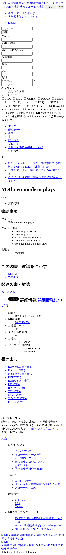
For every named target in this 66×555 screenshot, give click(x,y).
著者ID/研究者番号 (12, 50)
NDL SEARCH (16, 273)
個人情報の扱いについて (30, 461)
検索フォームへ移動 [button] (32, 6)
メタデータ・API (25, 487)
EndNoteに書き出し (19, 370)
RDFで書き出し (17, 377)
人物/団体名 (8, 43)
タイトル (6, 36)
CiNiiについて (23, 451)
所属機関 (6, 57)
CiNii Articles (34, 106)
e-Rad (58, 109)
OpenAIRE (40, 116)
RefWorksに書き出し (20, 366)
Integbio (10, 112)
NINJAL (17, 106)
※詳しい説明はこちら (44, 428)
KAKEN (46, 109)
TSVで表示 (14, 391)
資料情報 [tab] (13, 203)
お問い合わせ (23, 465)
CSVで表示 (15, 394)
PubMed (23, 112)
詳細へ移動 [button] (12, 6)
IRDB (19, 98)
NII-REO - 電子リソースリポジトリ (36, 529)
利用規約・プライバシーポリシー (35, 458)
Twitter (19, 506)
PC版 (4, 438)
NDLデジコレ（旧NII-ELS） (28, 102)
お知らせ (20, 500)
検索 (60, 7)
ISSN (4, 64)
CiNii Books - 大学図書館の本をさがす (37, 484)
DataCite (45, 98)
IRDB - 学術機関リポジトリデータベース (39, 525)
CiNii (4, 197)
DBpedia (31, 109)
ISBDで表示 (15, 401)
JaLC (8, 98)
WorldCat (13, 276)
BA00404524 (22, 322)
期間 (4, 77)
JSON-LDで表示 (17, 398)
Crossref (32, 98)
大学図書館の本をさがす (23, 16)
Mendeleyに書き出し (20, 373)
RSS (17, 503)
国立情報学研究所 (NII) (29, 468)
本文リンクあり (14, 91)
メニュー (50, 7)
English (12, 22)
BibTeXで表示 (16, 387)
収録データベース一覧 (28, 454)
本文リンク (8, 87)
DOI (3, 70)
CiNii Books (53, 106)
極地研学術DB (20, 116)
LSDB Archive (41, 112)
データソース (9, 95)
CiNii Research (23, 480)
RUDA (54, 102)
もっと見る (8, 292)
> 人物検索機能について (28, 147)
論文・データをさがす (21, 13)
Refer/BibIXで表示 (19, 380)
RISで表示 (14, 384)
